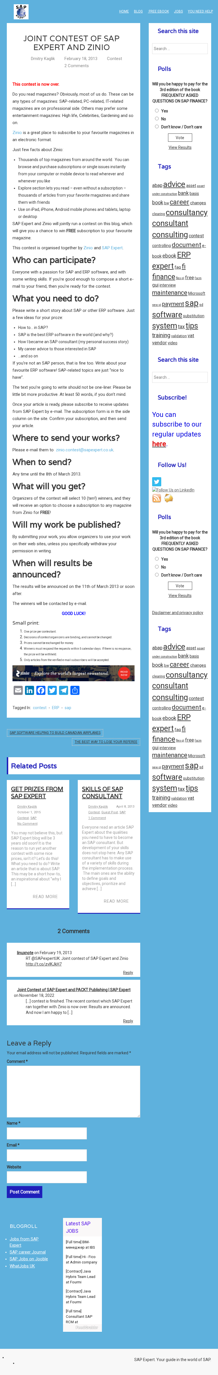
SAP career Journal (28, 1252)
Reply (128, 972)
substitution (193, 316)
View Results (180, 147)
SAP (33, 818)
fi (184, 266)
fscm (198, 278)
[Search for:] (180, 48)
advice (174, 184)
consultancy (186, 212)
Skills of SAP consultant (102, 792)
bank (183, 193)
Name (13, 1123)
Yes (164, 111)
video (172, 343)
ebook (169, 256)
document (186, 245)
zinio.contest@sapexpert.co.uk (84, 449)
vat (191, 335)
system (164, 325)
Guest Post (109, 812)
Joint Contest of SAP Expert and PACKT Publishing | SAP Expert (74, 989)
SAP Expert (112, 247)
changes (198, 202)
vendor (159, 342)
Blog (138, 11)
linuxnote (25, 952)
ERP (55, 707)
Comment (17, 1061)
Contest (114, 58)
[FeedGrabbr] (82, 1327)
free (189, 277)
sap (68, 707)
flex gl (180, 278)
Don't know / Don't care (181, 127)
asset (191, 185)
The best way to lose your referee (106, 742)
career (179, 202)
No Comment (27, 824)
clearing (158, 214)
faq (178, 267)
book (157, 202)
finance (163, 277)
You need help (200, 11)
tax (181, 327)
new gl (156, 305)
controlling (161, 245)
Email (13, 1145)
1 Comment (97, 818)
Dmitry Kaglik (43, 58)
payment (173, 303)
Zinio (17, 132)
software (167, 314)
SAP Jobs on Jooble (29, 1258)
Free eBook (158, 11)
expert (163, 266)
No (163, 119)
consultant (170, 223)
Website (14, 1167)
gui (155, 285)
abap (157, 185)
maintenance (169, 292)
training (161, 335)
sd (201, 304)
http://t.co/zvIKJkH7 (44, 964)
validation (179, 336)
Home (124, 11)
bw (166, 203)
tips (192, 325)
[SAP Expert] (21, 7)
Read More (45, 896)
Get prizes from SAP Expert (37, 792)
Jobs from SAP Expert (24, 1242)
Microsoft (196, 293)
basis (194, 193)
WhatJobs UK (22, 1266)
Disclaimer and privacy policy (177, 612)
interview (168, 285)
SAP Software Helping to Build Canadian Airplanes (55, 733)
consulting (170, 234)
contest (40, 707)
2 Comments (76, 65)
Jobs (178, 11)
